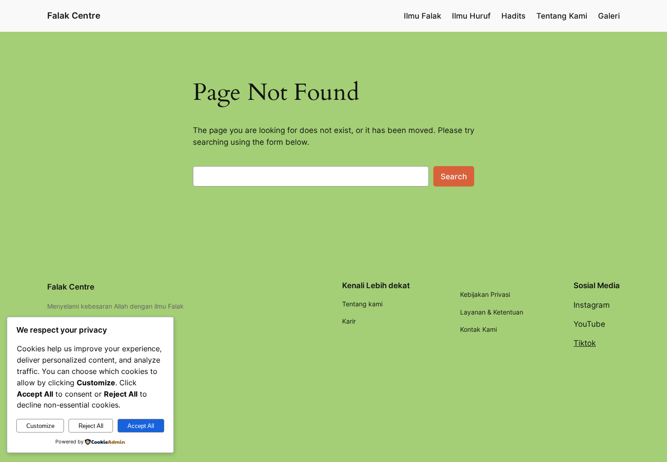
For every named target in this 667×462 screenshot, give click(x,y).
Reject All (90, 426)
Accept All (141, 426)
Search (454, 176)
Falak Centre (73, 15)
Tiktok (585, 343)
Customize (40, 426)
